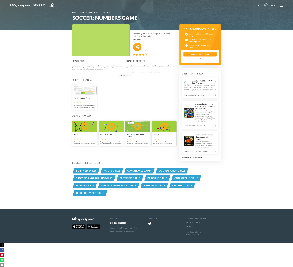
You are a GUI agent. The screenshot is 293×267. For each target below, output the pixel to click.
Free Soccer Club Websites (122, 231)
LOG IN (272, 5)
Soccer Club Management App (123, 228)
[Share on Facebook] (2, 250)
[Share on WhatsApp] (2, 260)
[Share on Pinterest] (2, 255)
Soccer (82, 12)
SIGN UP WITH (200, 54)
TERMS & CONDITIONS (196, 218)
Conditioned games (103, 12)
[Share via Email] (2, 265)
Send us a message (119, 223)
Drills (90, 12)
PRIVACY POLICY (193, 222)
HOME (74, 12)
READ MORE (198, 157)
